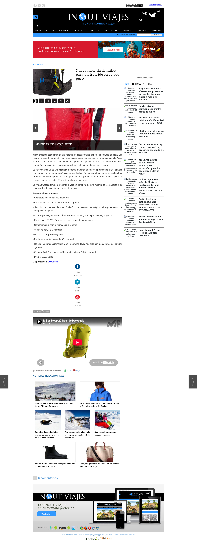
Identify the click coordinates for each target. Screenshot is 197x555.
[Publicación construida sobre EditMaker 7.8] (106, 539)
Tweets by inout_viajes (144, 78)
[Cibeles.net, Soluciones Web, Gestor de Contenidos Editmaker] (92, 539)
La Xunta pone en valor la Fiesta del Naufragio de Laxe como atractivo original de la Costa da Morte (151, 186)
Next (119, 128)
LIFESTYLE (128, 30)
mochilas (37, 312)
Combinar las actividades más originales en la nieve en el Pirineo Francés (47, 435)
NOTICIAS (94, 30)
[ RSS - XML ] (105, 534)
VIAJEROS (142, 30)
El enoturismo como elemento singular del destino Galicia (151, 219)
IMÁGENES (156, 30)
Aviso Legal (132, 534)
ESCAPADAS (64, 30)
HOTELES (49, 30)
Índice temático (79, 534)
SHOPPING (38, 64)
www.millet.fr (54, 262)
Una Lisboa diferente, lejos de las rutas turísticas (150, 233)
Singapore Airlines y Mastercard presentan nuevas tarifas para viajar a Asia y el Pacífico (151, 94)
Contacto (104, 536)
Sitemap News (89, 534)
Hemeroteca (70, 534)
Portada (64, 534)
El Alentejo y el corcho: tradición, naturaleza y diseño (151, 134)
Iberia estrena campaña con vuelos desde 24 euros (150, 109)
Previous (35, 128)
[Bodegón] (98, 508)
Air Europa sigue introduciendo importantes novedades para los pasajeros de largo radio (149, 167)
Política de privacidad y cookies (119, 534)
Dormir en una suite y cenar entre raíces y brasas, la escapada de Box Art (151, 148)
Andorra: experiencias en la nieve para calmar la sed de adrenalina (77, 435)
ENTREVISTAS (111, 30)
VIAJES (38, 30)
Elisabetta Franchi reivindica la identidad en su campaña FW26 (151, 120)
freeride (46, 312)
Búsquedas (97, 534)
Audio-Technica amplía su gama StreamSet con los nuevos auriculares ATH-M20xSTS (149, 204)
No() (78, 371)
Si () (68, 371)
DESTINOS (79, 30)
